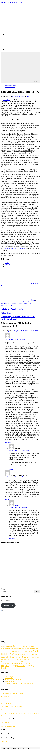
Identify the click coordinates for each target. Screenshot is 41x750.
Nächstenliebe (4, 661)
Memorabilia (9, 678)
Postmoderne (5, 303)
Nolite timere (5, 700)
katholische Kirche (16, 302)
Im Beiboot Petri (6, 703)
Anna (28, 96)
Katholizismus (34, 657)
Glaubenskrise (5, 302)
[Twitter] (20, 34)
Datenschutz (5, 741)
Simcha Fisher (5, 710)
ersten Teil (6, 100)
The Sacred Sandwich (8, 726)
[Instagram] (20, 49)
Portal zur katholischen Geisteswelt (12, 693)
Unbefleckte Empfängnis (25, 303)
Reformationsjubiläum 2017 (26, 663)
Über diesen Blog (10, 85)
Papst (10, 661)
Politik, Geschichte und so (13, 679)
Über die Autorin (10, 87)
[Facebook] (20, 19)
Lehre (18, 660)
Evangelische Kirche (5, 648)
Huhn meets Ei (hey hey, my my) (11, 706)
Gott (32, 651)
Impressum (4, 745)
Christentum (17, 646)
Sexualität (12, 666)
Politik (23, 661)
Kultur (8, 660)
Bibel (10, 646)
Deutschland (25, 646)
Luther (22, 660)
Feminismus (23, 648)
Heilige (17, 654)
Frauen (33, 648)
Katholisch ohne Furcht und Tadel (11, 2)
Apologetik (4, 646)
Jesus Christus (33, 654)
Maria (25, 302)
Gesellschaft (10, 651)
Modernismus (32, 660)
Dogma (33, 300)
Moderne (30, 302)
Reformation (13, 663)
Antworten (8, 442)
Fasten (12, 648)
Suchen (3, 589)
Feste (28, 648)
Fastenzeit (16, 648)
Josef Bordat (5, 696)
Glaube (16, 651)
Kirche (3, 660)
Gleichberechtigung (25, 651)
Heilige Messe (23, 654)
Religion (5, 665)
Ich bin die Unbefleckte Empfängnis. (15, 248)
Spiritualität (20, 666)
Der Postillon (5, 723)
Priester (33, 661)
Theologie (13, 303)
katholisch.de (4, 657)
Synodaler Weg (29, 666)
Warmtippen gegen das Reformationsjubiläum (19, 683)
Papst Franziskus (16, 661)
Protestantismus (5, 663)
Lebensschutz (14, 660)
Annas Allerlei (9, 676)
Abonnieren (8, 605)
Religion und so (10, 681)
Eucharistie (31, 646)
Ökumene (12, 668)
